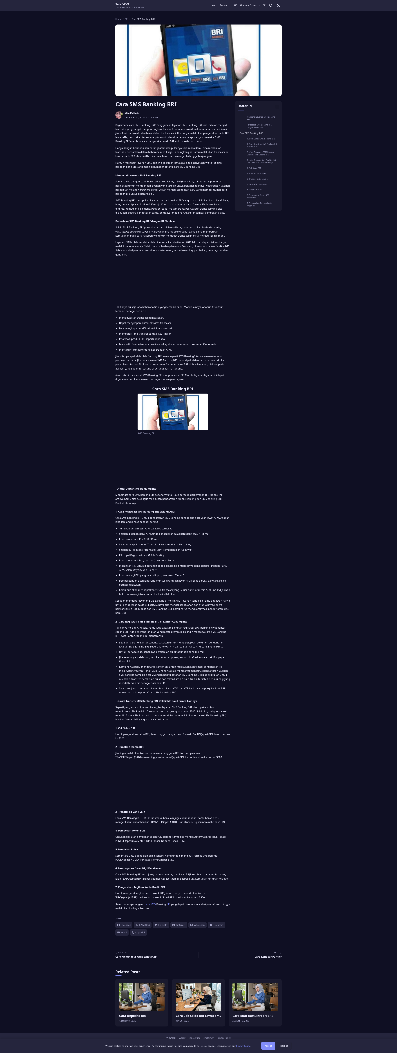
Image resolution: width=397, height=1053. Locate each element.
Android (224, 5)
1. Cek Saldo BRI (254, 168)
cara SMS (150, 904)
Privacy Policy (224, 1037)
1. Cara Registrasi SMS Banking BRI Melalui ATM (262, 145)
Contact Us (194, 1037)
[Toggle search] (271, 5)
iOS (235, 5)
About (182, 1037)
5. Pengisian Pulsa (254, 189)
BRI (168, 904)
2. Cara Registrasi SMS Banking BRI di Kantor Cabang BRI (260, 153)
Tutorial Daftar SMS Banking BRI (261, 138)
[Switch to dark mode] (278, 5)
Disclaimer (208, 1037)
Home (214, 5)
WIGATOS (122, 4)
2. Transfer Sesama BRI (257, 173)
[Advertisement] (172, 280)
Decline (284, 1045)
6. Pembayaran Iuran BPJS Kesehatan (258, 196)
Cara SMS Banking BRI (251, 133)
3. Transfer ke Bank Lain (257, 179)
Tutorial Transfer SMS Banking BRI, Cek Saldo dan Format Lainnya (262, 161)
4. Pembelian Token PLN (257, 184)
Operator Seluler (249, 5)
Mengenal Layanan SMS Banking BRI (261, 118)
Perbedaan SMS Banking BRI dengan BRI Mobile (259, 126)
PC (264, 5)
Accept (268, 1045)
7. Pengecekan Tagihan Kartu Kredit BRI (259, 204)
